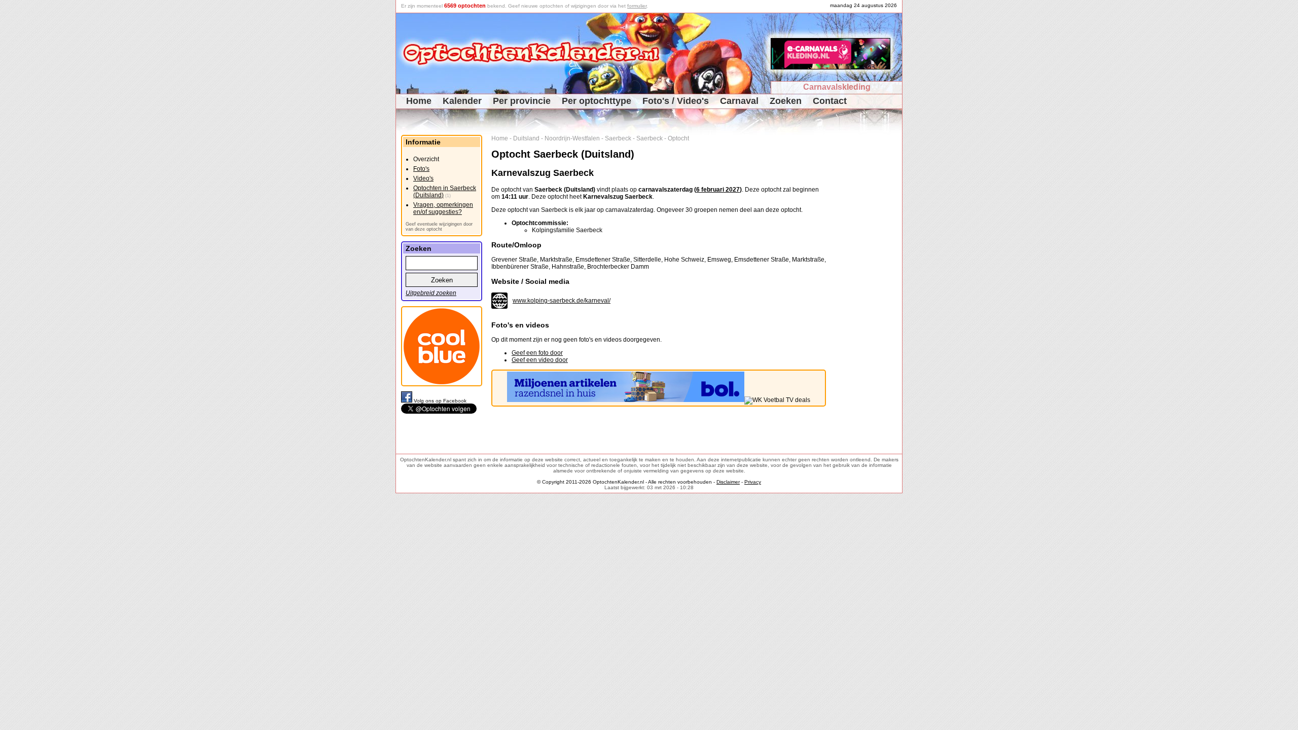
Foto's (421, 168)
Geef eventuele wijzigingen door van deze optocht (439, 227)
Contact (830, 101)
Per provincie (522, 101)
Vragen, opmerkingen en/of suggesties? (443, 208)
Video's (423, 178)
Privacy (752, 482)
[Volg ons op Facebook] (407, 401)
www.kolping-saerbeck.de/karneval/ (561, 300)
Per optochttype (596, 101)
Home (418, 101)
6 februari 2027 (718, 189)
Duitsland (526, 138)
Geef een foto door (537, 352)
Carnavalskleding (837, 87)
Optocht (678, 138)
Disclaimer (728, 482)
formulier (636, 6)
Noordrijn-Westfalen (572, 138)
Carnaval (739, 101)
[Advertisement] (867, 287)
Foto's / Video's (675, 101)
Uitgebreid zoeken (431, 293)
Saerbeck (618, 138)
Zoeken (786, 101)
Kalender (462, 101)
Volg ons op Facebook (440, 401)
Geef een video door (540, 359)
